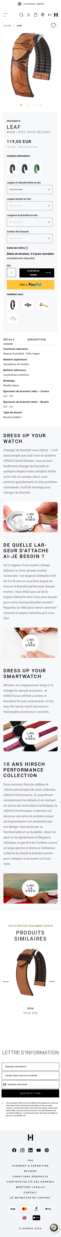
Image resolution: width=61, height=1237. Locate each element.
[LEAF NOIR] (12, 168)
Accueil (7, 25)
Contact (30, 1192)
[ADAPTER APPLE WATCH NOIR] (28, 305)
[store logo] (56, 15)
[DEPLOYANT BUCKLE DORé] (43, 305)
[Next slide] (52, 981)
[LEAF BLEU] (24, 168)
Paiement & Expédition (30, 1166)
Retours (30, 1171)
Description (37, 339)
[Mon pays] (50, 14)
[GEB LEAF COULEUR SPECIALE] (13, 305)
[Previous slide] (9, 981)
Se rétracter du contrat (30, 1198)
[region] (30, 5)
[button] (21, 104)
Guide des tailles (16, 248)
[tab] (14, 339)
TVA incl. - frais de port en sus (22, 147)
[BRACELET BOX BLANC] (13, 318)
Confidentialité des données (30, 1182)
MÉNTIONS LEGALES (30, 1187)
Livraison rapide (34, 4)
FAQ (30, 1160)
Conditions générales (30, 1176)
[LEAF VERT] (36, 168)
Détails (9, 339)
